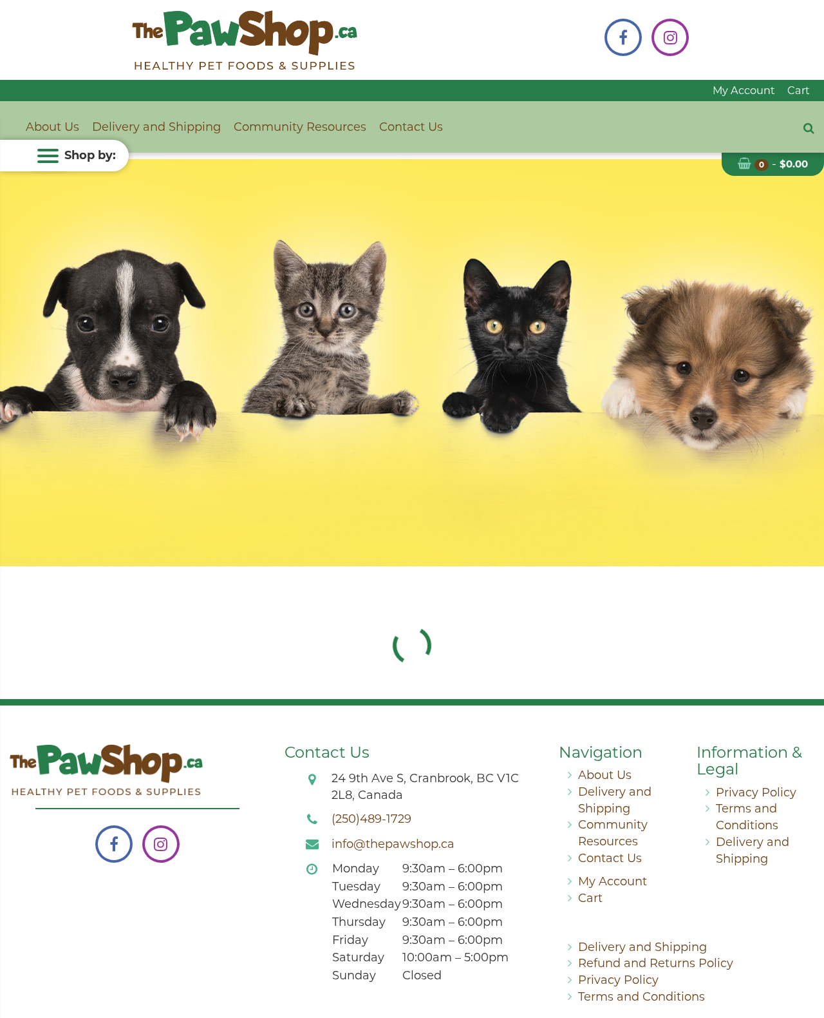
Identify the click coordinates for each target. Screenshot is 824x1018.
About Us (52, 127)
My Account (744, 90)
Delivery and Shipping (156, 127)
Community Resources (300, 127)
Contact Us (411, 127)
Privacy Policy (756, 792)
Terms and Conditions (641, 997)
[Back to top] (804, 956)
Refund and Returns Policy (655, 963)
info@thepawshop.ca (393, 844)
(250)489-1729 (371, 819)
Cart (798, 90)
